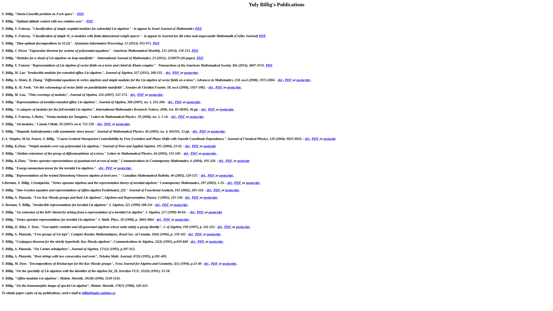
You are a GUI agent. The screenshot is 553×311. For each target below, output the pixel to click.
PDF (80, 14)
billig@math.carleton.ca (98, 293)
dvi (168, 73)
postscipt (329, 139)
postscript (191, 73)
